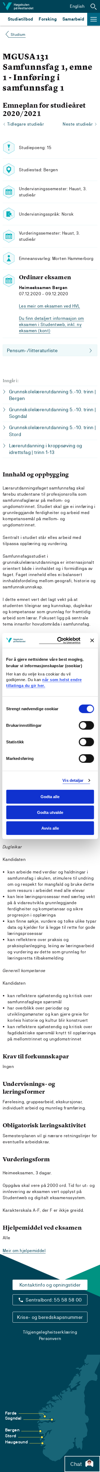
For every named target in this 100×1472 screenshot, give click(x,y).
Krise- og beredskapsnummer (50, 1317)
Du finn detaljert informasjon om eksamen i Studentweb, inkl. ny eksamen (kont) (51, 324)
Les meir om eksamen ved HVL (49, 306)
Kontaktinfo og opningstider (50, 1285)
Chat (76, 1464)
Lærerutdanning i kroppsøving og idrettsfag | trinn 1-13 (45, 449)
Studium (18, 34)
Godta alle (50, 796)
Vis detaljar (72, 780)
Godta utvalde (50, 812)
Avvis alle (50, 828)
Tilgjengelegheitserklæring (50, 1332)
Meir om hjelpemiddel (24, 1250)
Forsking (48, 19)
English (77, 6)
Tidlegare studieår (25, 124)
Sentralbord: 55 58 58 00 (54, 1300)
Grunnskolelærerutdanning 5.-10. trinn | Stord (52, 431)
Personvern (50, 1338)
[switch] (86, 725)
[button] (93, 6)
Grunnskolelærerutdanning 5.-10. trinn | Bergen (52, 395)
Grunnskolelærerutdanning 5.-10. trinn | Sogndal (52, 413)
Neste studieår (78, 124)
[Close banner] (92, 640)
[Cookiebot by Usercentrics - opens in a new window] (59, 640)
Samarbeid (73, 19)
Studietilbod (20, 19)
